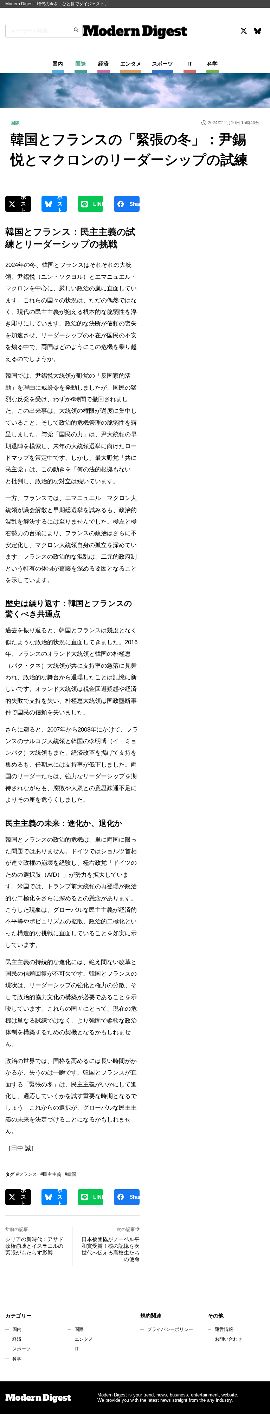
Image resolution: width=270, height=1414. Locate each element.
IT (77, 1349)
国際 (79, 1329)
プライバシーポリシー (170, 1329)
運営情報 (224, 1329)
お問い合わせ (228, 1339)
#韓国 (70, 1174)
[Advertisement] (207, 257)
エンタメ (84, 1339)
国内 (16, 1329)
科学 (16, 1358)
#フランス (26, 1174)
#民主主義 (50, 1174)
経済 (16, 1339)
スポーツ (21, 1349)
